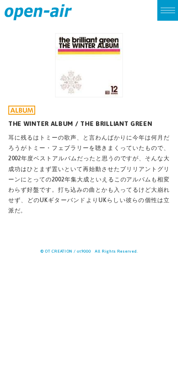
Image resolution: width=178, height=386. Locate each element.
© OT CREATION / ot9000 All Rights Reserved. (89, 251)
